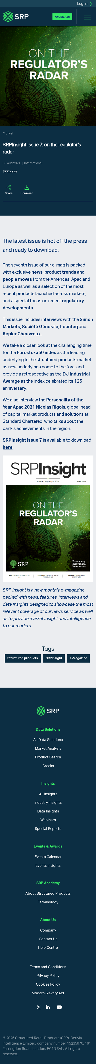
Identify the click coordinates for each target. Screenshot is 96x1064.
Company (48, 930)
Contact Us (48, 939)
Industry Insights (48, 802)
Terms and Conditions (48, 967)
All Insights (48, 794)
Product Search (48, 757)
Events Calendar (48, 857)
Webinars (48, 820)
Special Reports (48, 829)
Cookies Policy (48, 984)
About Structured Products (48, 893)
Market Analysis (48, 748)
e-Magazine (78, 658)
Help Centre (48, 947)
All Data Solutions (48, 740)
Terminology (48, 902)
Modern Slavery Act (48, 993)
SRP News (10, 171)
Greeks (48, 766)
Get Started (62, 16)
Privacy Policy (48, 976)
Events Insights (48, 865)
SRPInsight (54, 658)
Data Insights (48, 811)
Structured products (22, 658)
